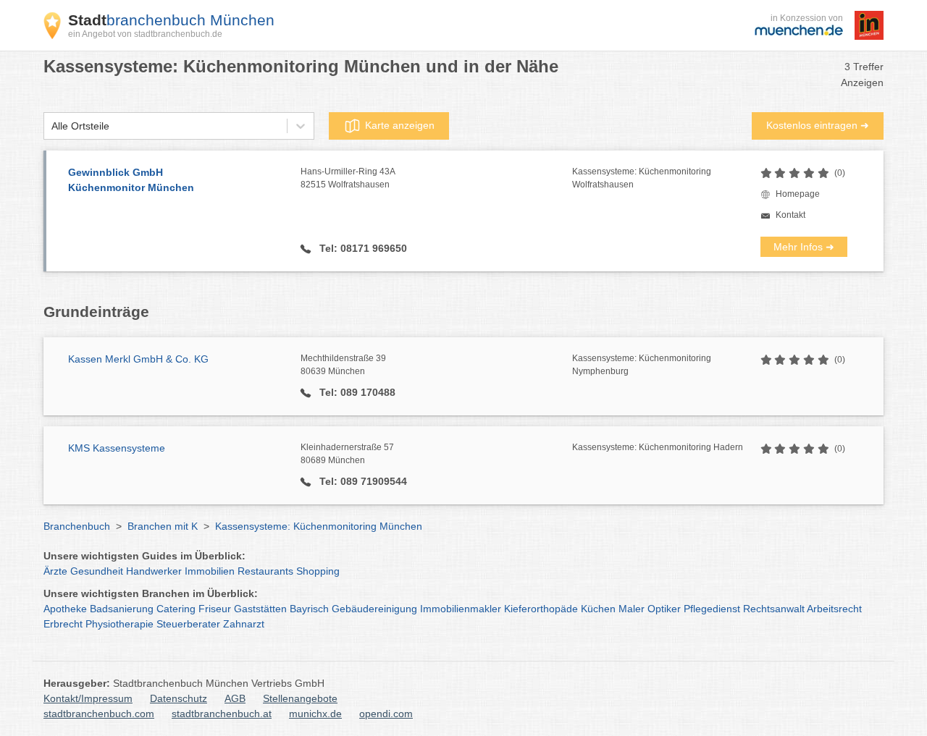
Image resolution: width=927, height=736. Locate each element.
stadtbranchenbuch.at (222, 713)
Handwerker (154, 571)
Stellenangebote (300, 698)
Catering (176, 608)
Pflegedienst (712, 608)
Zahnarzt (243, 624)
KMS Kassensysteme (116, 448)
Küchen (598, 608)
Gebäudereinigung (374, 608)
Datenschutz (178, 698)
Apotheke (65, 608)
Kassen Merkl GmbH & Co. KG (138, 359)
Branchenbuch (76, 526)
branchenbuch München (171, 20)
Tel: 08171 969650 (361, 248)
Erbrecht (63, 624)
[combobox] (51, 126)
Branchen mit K (162, 526)
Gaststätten (260, 608)
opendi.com (386, 713)
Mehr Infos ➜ (803, 247)
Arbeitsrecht (834, 608)
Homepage (798, 194)
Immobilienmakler (460, 608)
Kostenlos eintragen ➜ (817, 125)
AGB (235, 698)
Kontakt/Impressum (88, 698)
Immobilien (210, 571)
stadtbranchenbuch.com (98, 713)
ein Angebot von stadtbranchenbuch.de (145, 34)
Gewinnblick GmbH (131, 179)
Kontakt (790, 215)
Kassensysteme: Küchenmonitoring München (318, 526)
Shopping (318, 571)
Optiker (664, 608)
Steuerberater (188, 624)
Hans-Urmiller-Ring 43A (348, 178)
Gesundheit (96, 571)
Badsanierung (122, 608)
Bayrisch (309, 608)
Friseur (214, 608)
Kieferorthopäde (541, 608)
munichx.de (315, 713)
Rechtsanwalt (774, 608)
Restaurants (265, 571)
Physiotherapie (119, 624)
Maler (631, 608)
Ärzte (55, 571)
